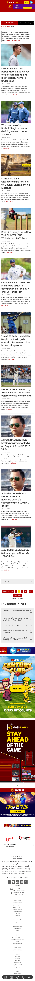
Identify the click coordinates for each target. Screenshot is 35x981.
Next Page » (17, 595)
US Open (17, 941)
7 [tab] (23, 856)
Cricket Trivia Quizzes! (12, 40)
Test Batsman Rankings (17, 909)
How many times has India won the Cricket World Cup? (16, 619)
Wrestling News (17, 966)
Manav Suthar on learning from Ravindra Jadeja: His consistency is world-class (16, 392)
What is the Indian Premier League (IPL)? (17, 612)
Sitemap (17, 971)
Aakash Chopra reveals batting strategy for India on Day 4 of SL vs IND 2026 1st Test (15, 444)
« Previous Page (8, 591)
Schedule (17, 922)
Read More (16, 95)
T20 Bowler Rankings (17, 907)
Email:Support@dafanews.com (19, 889)
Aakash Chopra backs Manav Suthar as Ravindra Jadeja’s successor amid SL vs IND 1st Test (15, 499)
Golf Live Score (17, 958)
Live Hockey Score (17, 928)
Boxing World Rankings (17, 964)
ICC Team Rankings (17, 900)
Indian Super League (17, 919)
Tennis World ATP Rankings (17, 937)
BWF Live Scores (17, 947)
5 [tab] (19, 856)
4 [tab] (17, 856)
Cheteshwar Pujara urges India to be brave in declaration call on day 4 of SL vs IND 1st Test (15, 287)
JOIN (26, 2)
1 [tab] (12, 856)
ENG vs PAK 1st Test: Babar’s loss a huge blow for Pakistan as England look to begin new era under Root (15, 74)
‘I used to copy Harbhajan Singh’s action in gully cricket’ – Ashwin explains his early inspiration (15, 340)
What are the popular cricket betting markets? (15, 639)
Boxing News (17, 960)
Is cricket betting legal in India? (15, 625)
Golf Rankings (17, 956)
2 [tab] (14, 856)
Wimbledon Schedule (17, 943)
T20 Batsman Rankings (17, 906)
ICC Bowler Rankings (17, 904)
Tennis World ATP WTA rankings (17, 939)
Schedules (18, 915)
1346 (30, 591)
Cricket (8, 26)
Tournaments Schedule (17, 951)
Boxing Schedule (17, 962)
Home (3, 26)
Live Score (18, 913)
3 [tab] (16, 856)
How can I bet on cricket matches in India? (17, 631)
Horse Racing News (17, 967)
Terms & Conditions (17, 973)
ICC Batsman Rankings (17, 902)
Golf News (18, 954)
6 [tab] (21, 856)
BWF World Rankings (17, 949)
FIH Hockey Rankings (17, 926)
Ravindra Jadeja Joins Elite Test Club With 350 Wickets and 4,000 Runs (16, 235)
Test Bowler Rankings (17, 911)
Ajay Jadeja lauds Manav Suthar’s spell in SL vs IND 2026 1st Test (15, 553)
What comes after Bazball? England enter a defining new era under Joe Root (15, 130)
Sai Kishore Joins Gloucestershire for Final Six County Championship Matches (15, 183)
